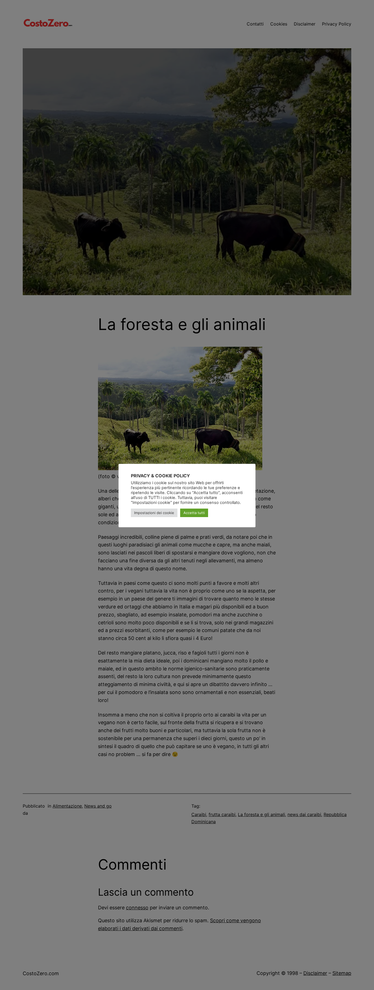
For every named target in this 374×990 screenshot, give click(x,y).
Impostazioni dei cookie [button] (154, 512)
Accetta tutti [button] (194, 512)
